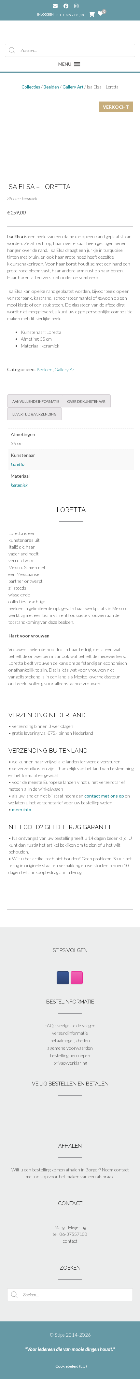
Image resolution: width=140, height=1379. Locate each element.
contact (121, 1169)
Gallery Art (73, 86)
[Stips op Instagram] (77, 977)
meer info (21, 809)
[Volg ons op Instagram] (81, 6)
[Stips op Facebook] (63, 977)
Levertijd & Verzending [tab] (34, 413)
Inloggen (45, 14)
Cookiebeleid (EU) (71, 1366)
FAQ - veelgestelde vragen (70, 1025)
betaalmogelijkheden (70, 1040)
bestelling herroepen (70, 1055)
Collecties (30, 86)
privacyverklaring (70, 1063)
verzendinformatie (70, 1033)
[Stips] (70, 31)
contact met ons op (104, 796)
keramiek (19, 485)
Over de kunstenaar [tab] (86, 401)
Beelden (51, 86)
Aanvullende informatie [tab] (35, 401)
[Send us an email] (55, 6)
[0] (100, 14)
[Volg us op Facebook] (65, 6)
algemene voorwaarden (70, 1048)
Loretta (17, 464)
